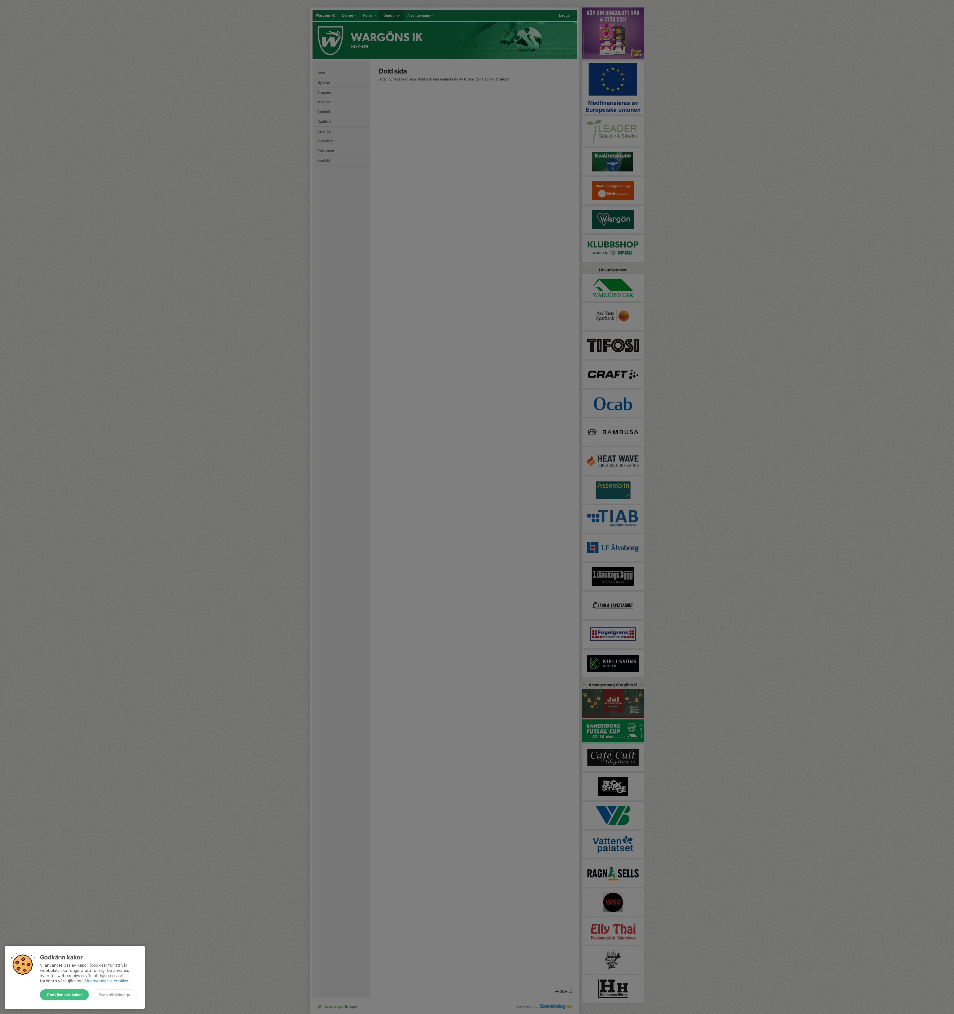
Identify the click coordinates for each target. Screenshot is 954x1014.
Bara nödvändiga (114, 994)
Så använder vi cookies (106, 980)
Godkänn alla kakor (64, 994)
